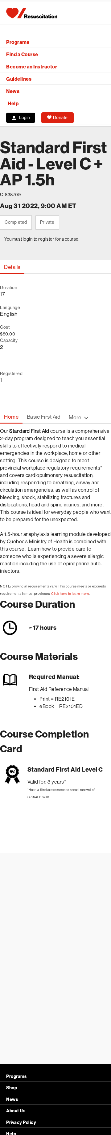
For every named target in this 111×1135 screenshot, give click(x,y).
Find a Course (22, 54)
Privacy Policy (21, 1122)
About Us (15, 1111)
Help (13, 104)
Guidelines (18, 79)
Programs (17, 42)
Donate (60, 117)
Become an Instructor (31, 67)
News (12, 91)
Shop (11, 1087)
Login (24, 117)
